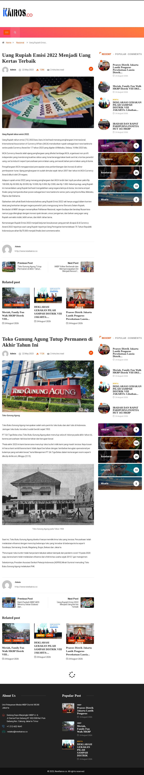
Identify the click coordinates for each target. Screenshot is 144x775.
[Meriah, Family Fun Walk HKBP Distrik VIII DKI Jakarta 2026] (68, 726)
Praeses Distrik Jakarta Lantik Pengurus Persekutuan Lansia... (79, 315)
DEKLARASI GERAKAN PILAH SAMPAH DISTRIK (84, 750)
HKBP (8, 305)
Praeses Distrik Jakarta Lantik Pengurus (85, 710)
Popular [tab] (120, 54)
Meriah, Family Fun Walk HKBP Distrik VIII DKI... (127, 87)
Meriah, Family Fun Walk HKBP (84, 729)
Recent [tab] (106, 54)
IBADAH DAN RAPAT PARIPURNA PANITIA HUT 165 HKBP (126, 126)
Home (8, 43)
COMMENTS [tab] (135, 54)
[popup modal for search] (15, 32)
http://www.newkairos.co (26, 251)
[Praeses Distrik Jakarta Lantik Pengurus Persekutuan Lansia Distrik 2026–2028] (68, 708)
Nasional (20, 43)
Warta (81, 305)
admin (13, 70)
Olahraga (18, 305)
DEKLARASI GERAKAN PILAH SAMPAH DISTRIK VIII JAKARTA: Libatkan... (127, 106)
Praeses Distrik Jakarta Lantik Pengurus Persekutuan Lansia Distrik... (125, 68)
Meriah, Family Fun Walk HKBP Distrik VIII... (13, 315)
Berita (40, 300)
